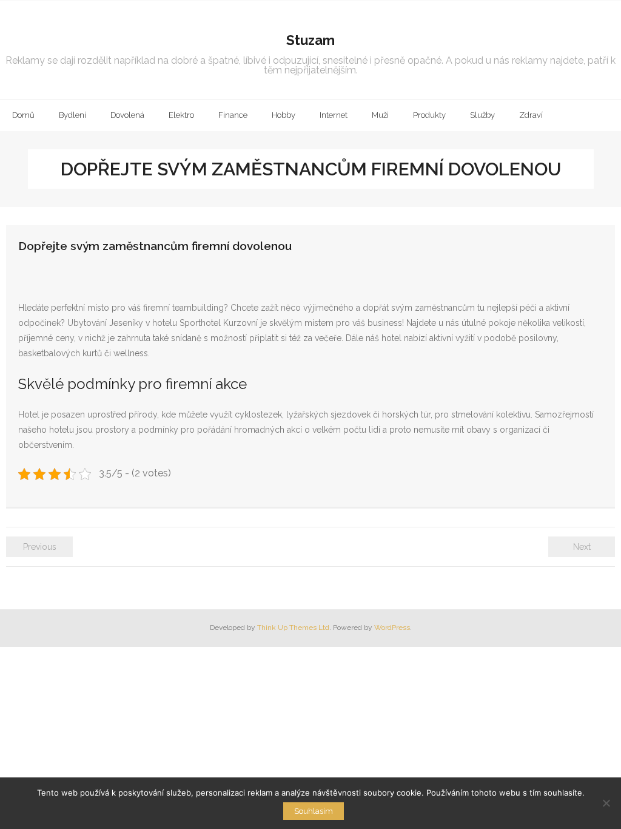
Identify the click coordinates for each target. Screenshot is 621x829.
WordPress (392, 627)
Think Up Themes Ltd (293, 627)
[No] (606, 803)
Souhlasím (313, 811)
